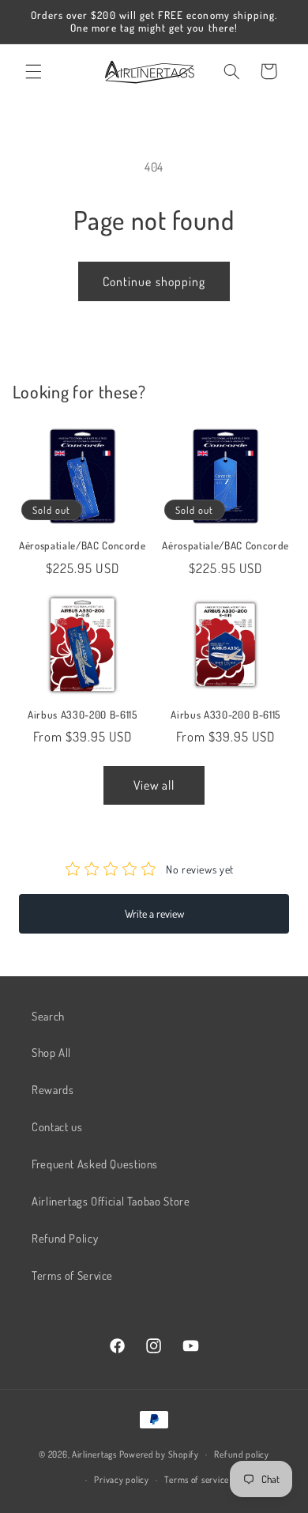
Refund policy (241, 1454)
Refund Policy (65, 1238)
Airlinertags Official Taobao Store (111, 1201)
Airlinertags (94, 1454)
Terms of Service (72, 1275)
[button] (33, 71)
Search (48, 1016)
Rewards (52, 1089)
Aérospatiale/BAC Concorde (82, 545)
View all (154, 785)
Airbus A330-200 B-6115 (82, 714)
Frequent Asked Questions (95, 1163)
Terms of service (196, 1479)
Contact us (57, 1126)
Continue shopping (154, 281)
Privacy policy (121, 1479)
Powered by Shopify (159, 1454)
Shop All (51, 1052)
